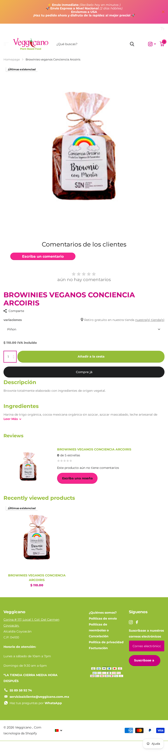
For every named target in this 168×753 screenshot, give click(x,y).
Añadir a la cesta (91, 356)
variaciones (84, 320)
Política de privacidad (106, 642)
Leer (11, 419)
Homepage (12, 59)
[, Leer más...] (152, 44)
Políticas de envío (103, 618)
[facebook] (137, 622)
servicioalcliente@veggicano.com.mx (39, 697)
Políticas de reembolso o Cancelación (99, 630)
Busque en (132, 44)
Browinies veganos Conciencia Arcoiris (37, 577)
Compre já (84, 372)
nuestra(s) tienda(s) (149, 320)
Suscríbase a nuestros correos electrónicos (146, 633)
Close (163, 12)
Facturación (98, 648)
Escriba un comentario (43, 256)
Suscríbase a (144, 660)
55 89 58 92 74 (21, 690)
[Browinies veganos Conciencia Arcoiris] (37, 537)
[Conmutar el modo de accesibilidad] (162, 29)
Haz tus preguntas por (36, 703)
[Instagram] (131, 622)
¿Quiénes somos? (103, 613)
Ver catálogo (6, 44)
